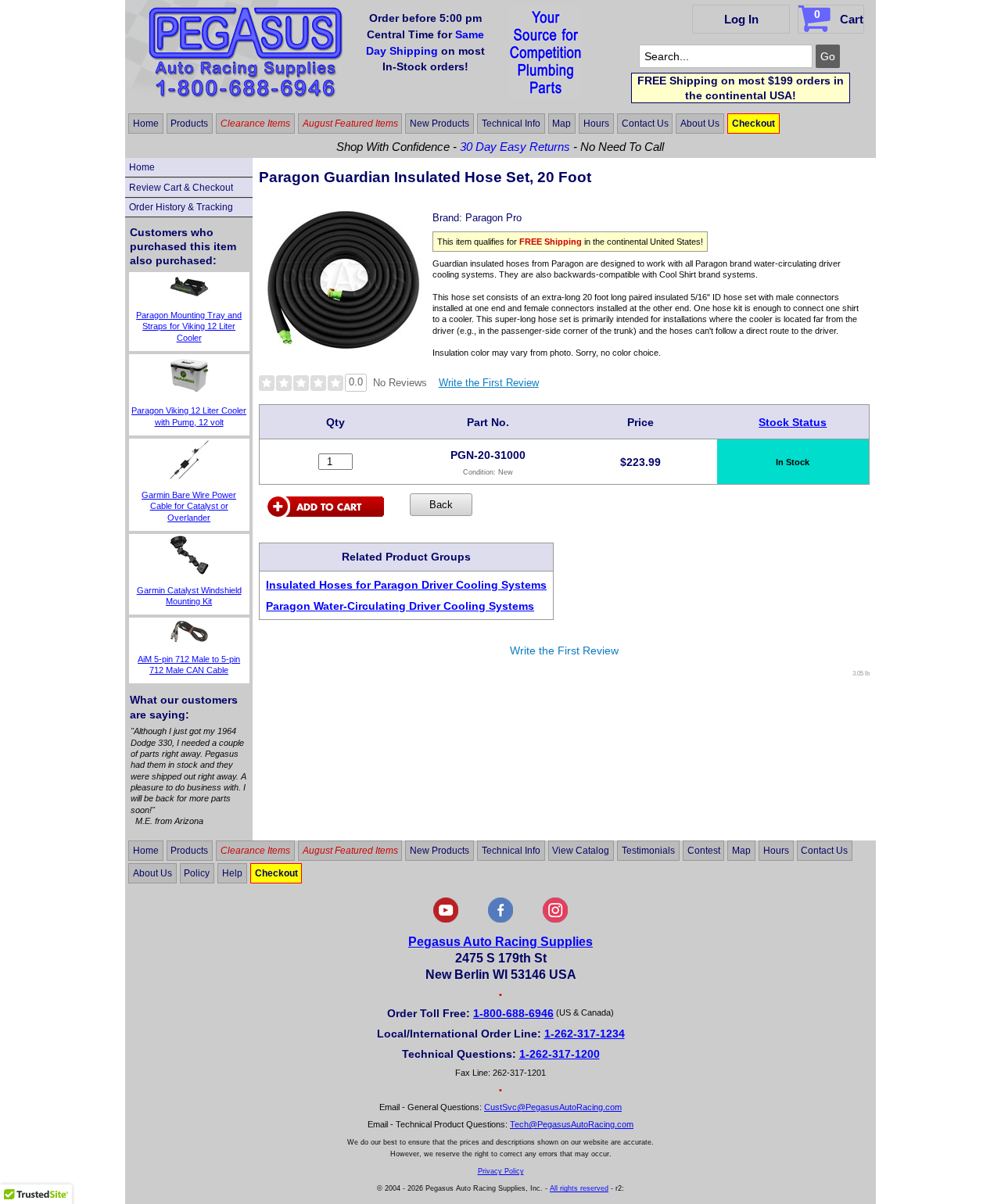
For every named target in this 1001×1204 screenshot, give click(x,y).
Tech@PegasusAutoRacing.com (571, 1124)
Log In (741, 19)
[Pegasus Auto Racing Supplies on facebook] (500, 919)
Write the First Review (489, 383)
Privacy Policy (501, 1171)
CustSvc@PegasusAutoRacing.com (553, 1107)
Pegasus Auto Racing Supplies (500, 941)
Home (146, 123)
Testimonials (648, 850)
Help (232, 873)
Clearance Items (255, 123)
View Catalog (580, 850)
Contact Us (645, 123)
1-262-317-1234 (584, 1033)
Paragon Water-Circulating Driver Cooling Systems (400, 606)
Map (561, 123)
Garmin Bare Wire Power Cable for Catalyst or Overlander (189, 506)
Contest (703, 850)
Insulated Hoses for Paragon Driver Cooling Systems (406, 585)
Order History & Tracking (181, 207)
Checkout (753, 123)
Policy (197, 873)
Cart (838, 17)
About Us (699, 123)
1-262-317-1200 (559, 1054)
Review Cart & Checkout (181, 187)
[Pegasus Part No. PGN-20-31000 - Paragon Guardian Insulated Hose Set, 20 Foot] (343, 353)
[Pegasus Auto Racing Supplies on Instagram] (555, 919)
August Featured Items (350, 123)
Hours (596, 123)
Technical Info (511, 123)
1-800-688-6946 (513, 1013)
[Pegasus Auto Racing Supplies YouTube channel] (445, 919)
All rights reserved (579, 1188)
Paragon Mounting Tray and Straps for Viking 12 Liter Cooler (189, 326)
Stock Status (793, 422)
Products (189, 123)
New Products (439, 123)
